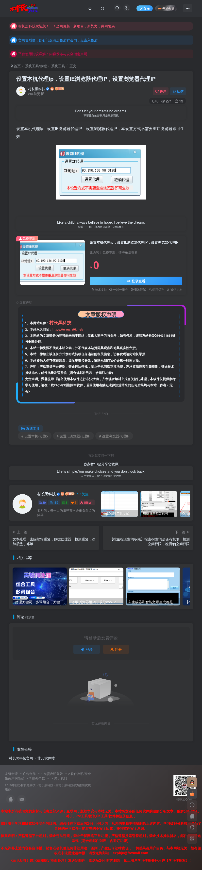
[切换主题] (192, 828)
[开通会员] (192, 794)
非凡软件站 (46, 757)
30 (44, 502)
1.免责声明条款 (52, 773)
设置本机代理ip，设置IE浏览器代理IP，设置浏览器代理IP (86, 79)
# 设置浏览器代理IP (114, 436)
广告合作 (29, 773)
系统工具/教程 (36, 65)
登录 (89, 649)
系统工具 (58, 65)
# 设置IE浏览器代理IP (73, 436)
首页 (17, 65)
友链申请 (11, 773)
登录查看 (138, 280)
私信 (180, 91)
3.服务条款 (37, 778)
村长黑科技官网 (21, 757)
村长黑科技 (36, 88)
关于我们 (60, 778)
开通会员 (168, 8)
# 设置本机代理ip (34, 436)
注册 (118, 649)
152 (55, 502)
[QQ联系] (192, 816)
